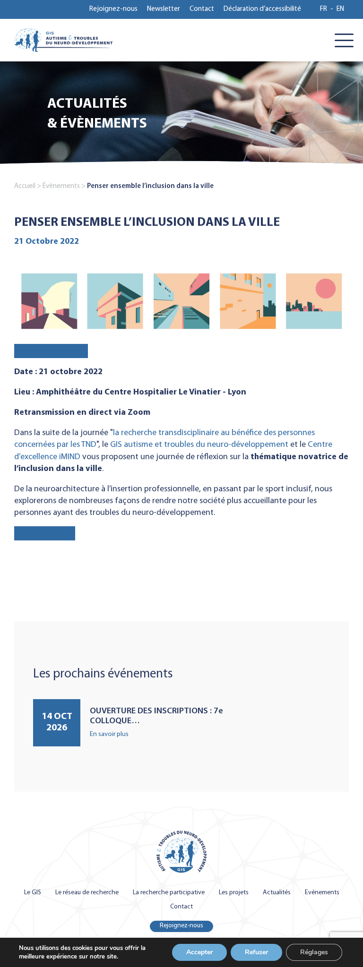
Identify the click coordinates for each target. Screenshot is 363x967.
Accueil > (27, 186)
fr (323, 9)
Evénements (322, 892)
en (340, 9)
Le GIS (32, 892)
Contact (202, 9)
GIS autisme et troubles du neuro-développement (199, 444)
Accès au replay (51, 351)
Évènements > (64, 186)
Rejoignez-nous (113, 9)
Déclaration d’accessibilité (262, 9)
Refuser (256, 952)
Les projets (234, 892)
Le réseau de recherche (87, 892)
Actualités (277, 892)
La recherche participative (169, 892)
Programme (45, 533)
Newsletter (163, 9)
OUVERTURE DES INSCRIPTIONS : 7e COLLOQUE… (156, 716)
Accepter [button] (199, 952)
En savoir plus (109, 734)
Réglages (314, 952)
